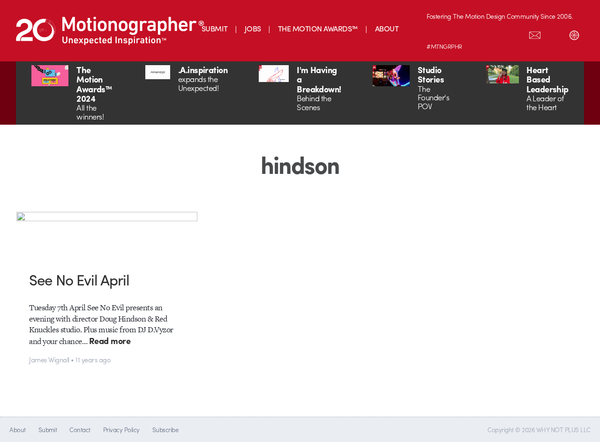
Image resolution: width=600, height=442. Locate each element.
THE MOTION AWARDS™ (318, 28)
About (17, 430)
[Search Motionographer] (554, 33)
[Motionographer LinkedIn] (456, 33)
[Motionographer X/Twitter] (515, 33)
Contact (79, 430)
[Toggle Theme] (574, 33)
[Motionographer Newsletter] (534, 33)
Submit (47, 430)
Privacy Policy (121, 430)
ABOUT (386, 28)
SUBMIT (215, 28)
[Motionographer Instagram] (436, 33)
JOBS (253, 28)
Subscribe (165, 430)
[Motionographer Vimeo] (475, 33)
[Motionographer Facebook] (495, 33)
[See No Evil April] (106, 234)
